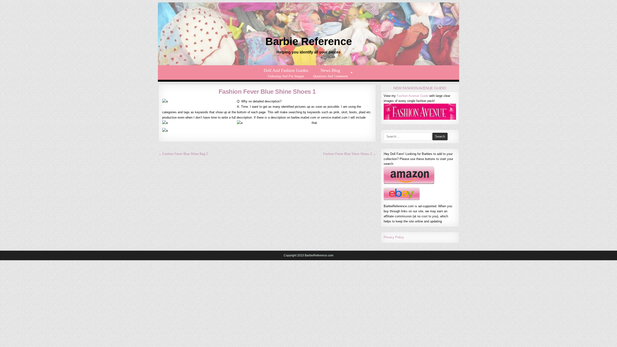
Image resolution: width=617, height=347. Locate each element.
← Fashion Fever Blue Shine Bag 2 (183, 154)
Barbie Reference (308, 41)
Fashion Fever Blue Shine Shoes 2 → (349, 154)
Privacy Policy (394, 237)
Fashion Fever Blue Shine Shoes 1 (267, 91)
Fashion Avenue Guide (412, 96)
